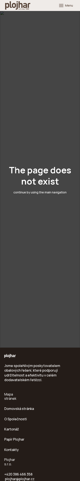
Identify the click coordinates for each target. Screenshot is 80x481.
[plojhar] (17, 5)
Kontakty (11, 449)
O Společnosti (15, 419)
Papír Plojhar (14, 439)
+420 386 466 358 (18, 474)
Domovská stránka (19, 408)
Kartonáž (11, 429)
